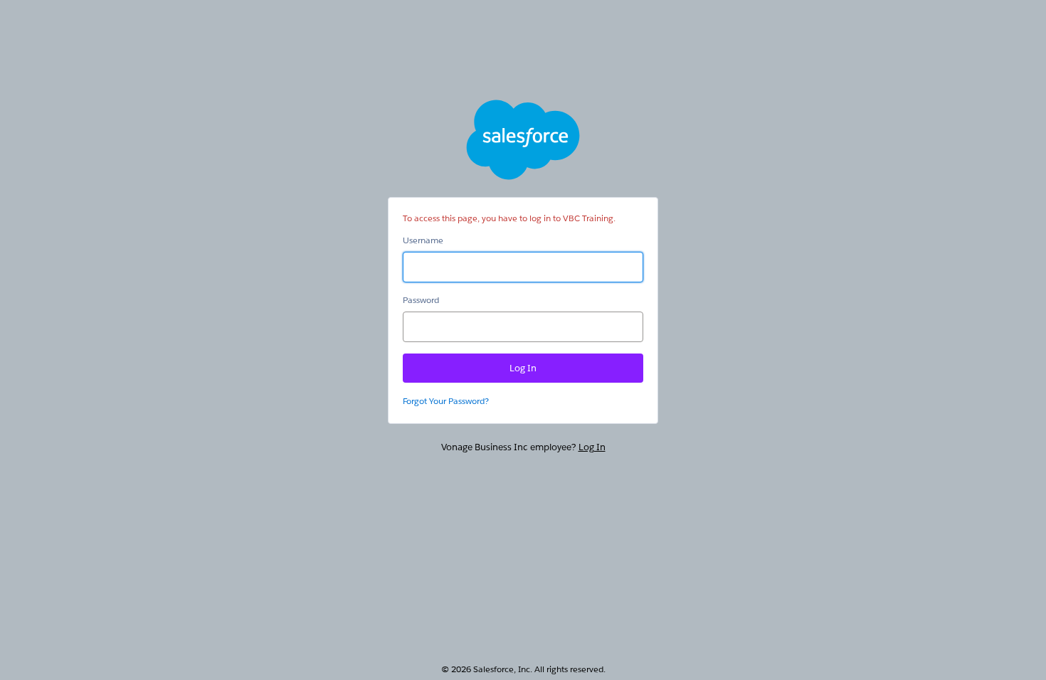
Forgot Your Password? (446, 401)
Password (421, 300)
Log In (592, 447)
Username (423, 240)
